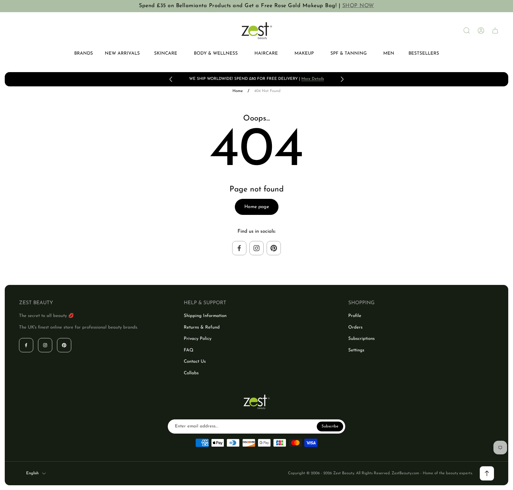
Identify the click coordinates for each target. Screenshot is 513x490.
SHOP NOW (358, 6)
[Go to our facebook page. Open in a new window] (239, 248)
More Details (312, 79)
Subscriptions (361, 339)
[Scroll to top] (487, 473)
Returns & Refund (202, 327)
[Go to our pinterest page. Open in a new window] (274, 248)
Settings (356, 350)
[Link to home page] (256, 402)
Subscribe (330, 426)
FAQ (188, 350)
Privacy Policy (197, 339)
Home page (256, 206)
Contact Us (195, 361)
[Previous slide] (171, 79)
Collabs (191, 373)
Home (237, 91)
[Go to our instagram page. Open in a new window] (256, 248)
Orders (355, 327)
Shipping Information (205, 316)
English (32, 473)
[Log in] (480, 30)
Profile (354, 316)
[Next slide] (342, 79)
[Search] (466, 30)
